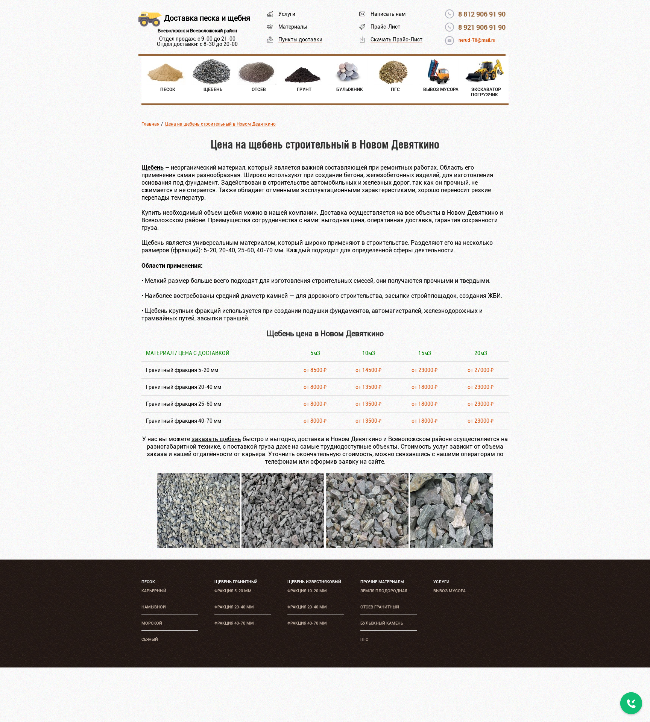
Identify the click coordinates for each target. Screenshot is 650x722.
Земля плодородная (383, 591)
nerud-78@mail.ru (477, 40)
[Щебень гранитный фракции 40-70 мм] (451, 546)
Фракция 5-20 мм (233, 591)
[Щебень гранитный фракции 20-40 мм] (282, 546)
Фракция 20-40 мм (234, 607)
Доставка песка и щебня (207, 18)
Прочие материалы (382, 581)
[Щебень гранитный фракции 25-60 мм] (367, 546)
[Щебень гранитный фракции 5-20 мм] (198, 546)
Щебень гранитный (236, 581)
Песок (148, 581)
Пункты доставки (300, 39)
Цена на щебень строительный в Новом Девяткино (220, 124)
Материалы (292, 27)
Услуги (286, 14)
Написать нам (388, 14)
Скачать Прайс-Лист (396, 39)
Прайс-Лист (385, 27)
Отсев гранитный (379, 607)
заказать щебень (216, 439)
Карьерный (153, 591)
